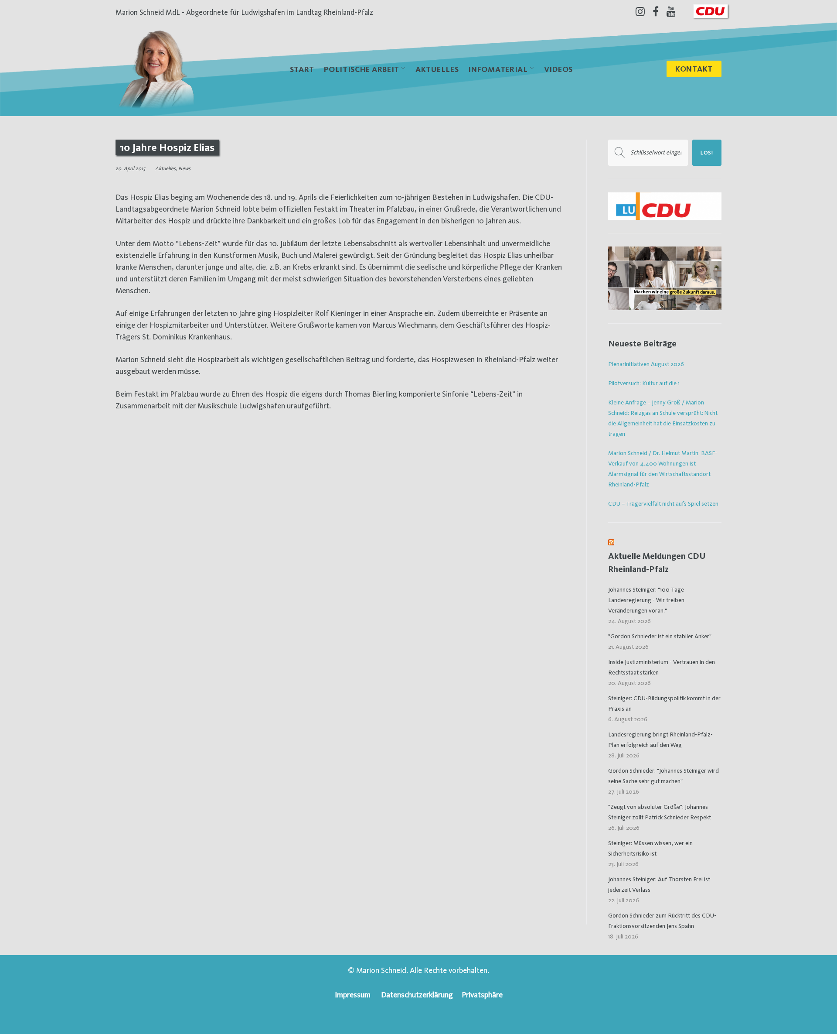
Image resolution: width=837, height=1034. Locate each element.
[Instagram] (640, 11)
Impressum (353, 994)
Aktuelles (437, 69)
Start (302, 69)
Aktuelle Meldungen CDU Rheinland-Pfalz (657, 563)
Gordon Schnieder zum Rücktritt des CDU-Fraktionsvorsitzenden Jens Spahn (662, 920)
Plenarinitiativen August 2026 (646, 363)
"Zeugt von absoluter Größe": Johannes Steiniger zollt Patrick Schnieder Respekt (659, 812)
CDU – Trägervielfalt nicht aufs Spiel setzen (663, 503)
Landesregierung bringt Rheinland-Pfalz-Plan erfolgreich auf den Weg (660, 739)
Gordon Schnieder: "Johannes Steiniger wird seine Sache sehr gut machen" (663, 775)
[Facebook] (656, 11)
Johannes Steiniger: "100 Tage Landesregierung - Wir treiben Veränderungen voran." (646, 600)
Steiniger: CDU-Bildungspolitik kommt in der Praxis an (664, 703)
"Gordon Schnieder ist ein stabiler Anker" (659, 636)
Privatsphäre (482, 994)
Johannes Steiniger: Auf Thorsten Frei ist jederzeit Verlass (659, 884)
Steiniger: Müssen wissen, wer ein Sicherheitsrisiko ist (650, 848)
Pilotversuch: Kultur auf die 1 (644, 383)
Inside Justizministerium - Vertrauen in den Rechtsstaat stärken (661, 667)
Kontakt (694, 68)
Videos (558, 69)
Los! (707, 153)
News (184, 168)
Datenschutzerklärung (417, 994)
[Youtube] (671, 11)
